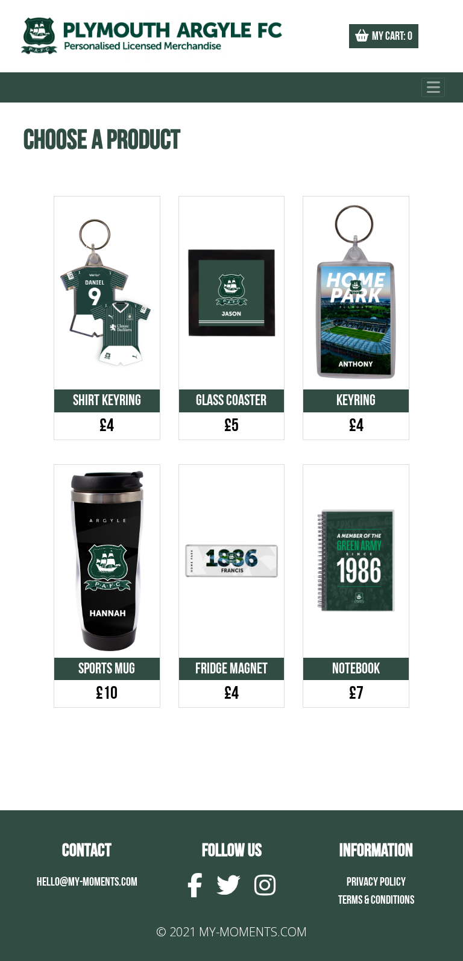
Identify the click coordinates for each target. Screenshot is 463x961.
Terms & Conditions (376, 900)
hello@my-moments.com (87, 882)
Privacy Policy (376, 882)
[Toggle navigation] (433, 88)
